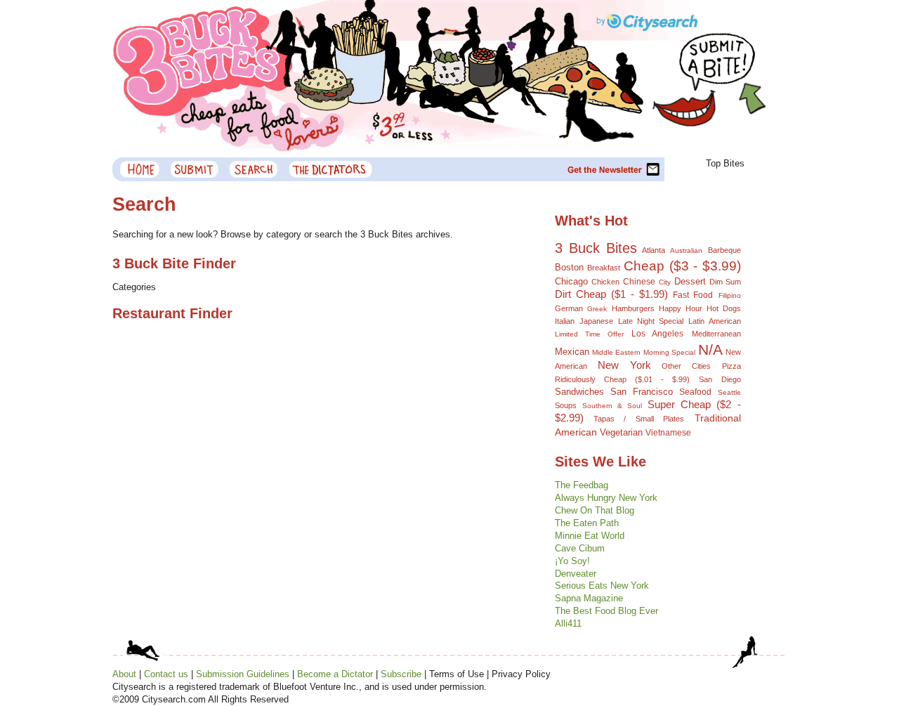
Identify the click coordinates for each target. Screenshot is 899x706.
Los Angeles (657, 334)
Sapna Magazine (589, 598)
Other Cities (686, 366)
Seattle (729, 392)
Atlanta (653, 250)
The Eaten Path (587, 523)
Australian (686, 250)
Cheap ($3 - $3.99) (682, 266)
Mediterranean (716, 333)
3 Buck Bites (596, 248)
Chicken (605, 281)
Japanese (596, 321)
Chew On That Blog (594, 510)
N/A (710, 349)
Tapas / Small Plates (638, 418)
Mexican (572, 351)
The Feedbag (581, 485)
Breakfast (603, 267)
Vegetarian (621, 432)
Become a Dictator (335, 674)
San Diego (719, 379)
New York (624, 365)
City (665, 282)
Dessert (690, 281)
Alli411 (568, 623)
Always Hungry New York (606, 497)
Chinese (639, 281)
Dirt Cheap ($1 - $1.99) (612, 294)
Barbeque (724, 250)
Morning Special (669, 352)
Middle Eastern (616, 352)
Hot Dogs (724, 308)
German (569, 308)
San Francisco (641, 391)
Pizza (731, 366)
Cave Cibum (580, 548)
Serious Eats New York (602, 585)
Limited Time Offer (589, 334)
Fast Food (693, 295)
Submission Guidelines (242, 674)
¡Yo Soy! (572, 561)
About (124, 674)
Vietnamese (668, 432)
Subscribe (401, 674)
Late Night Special (650, 321)
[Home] (139, 169)
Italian (565, 321)
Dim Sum (725, 281)
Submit (195, 169)
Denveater (575, 573)
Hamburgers (633, 308)
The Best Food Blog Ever (606, 611)
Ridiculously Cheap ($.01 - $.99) (622, 379)
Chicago (571, 282)
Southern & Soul (612, 406)
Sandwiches (579, 391)
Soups (566, 405)
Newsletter (615, 169)
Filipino (729, 295)
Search (254, 169)
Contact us (166, 674)
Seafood (695, 392)
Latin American (714, 321)
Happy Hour (680, 308)
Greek (597, 309)
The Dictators (330, 169)
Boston (569, 267)
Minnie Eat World (589, 535)
